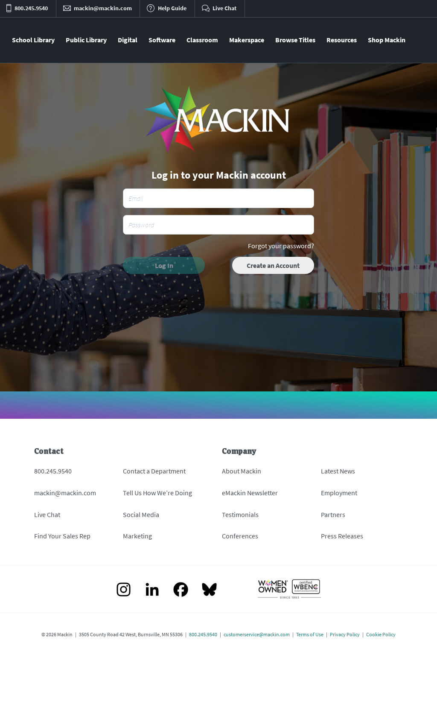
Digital (127, 39)
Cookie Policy (381, 634)
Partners (333, 514)
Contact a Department (154, 471)
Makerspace (246, 39)
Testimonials (240, 514)
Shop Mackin (386, 39)
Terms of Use (309, 634)
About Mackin (241, 471)
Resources (341, 39)
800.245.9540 (53, 471)
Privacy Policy (345, 634)
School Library (33, 39)
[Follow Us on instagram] (123, 590)
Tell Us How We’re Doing (157, 492)
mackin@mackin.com (65, 492)
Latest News (338, 471)
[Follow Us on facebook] (180, 590)
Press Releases (342, 536)
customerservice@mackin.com (257, 634)
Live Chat (47, 514)
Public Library (86, 39)
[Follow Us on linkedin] (152, 590)
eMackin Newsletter (250, 492)
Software (162, 39)
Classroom (202, 39)
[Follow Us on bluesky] (209, 590)
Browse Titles (295, 39)
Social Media (141, 514)
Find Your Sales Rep (62, 536)
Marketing (137, 536)
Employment (339, 492)
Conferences (240, 536)
